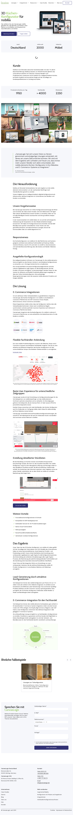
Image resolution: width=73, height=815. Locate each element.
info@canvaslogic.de (43, 783)
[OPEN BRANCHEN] (55, 3)
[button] (67, 660)
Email (38, 781)
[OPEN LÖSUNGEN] (18, 3)
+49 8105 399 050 (42, 773)
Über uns (3, 799)
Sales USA (40, 776)
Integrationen (41, 797)
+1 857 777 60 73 (42, 778)
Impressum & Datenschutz (64, 810)
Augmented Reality (43, 792)
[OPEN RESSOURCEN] (38, 3)
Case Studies (5, 792)
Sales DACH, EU (41, 771)
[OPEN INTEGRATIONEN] (28, 3)
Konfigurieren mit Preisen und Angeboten (49, 794)
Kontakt (3, 804)
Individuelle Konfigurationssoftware (47, 799)
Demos (3, 794)
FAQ (2, 802)
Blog (2, 797)
